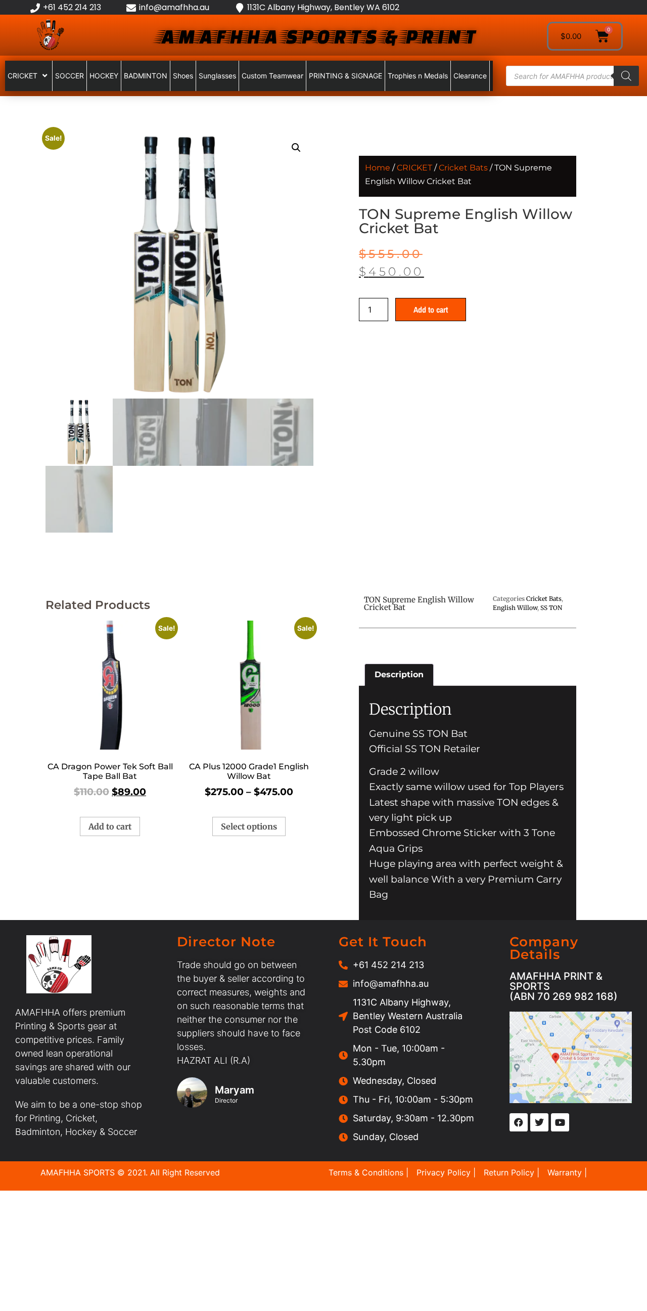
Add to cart (430, 309)
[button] (296, 148)
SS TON (551, 607)
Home (377, 167)
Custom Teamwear (272, 75)
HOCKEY (103, 75)
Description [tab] (399, 674)
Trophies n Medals (418, 75)
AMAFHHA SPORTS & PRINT (316, 36)
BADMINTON (145, 75)
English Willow (515, 607)
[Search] (626, 76)
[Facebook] (519, 1122)
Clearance (470, 75)
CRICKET (22, 75)
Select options (249, 826)
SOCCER (69, 75)
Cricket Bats (463, 167)
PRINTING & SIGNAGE (345, 75)
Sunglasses (217, 75)
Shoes (183, 75)
